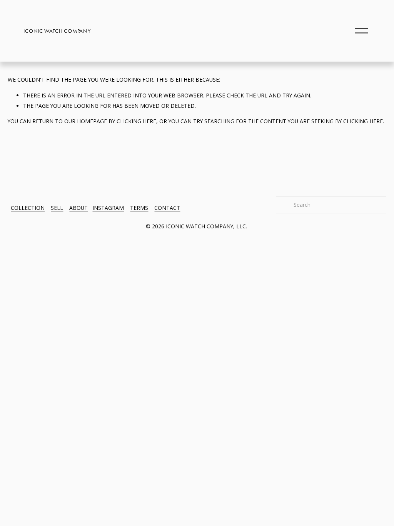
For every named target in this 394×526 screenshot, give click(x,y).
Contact (167, 207)
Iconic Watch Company (56, 31)
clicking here (136, 121)
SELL (57, 207)
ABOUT (78, 207)
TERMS (139, 207)
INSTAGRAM (108, 207)
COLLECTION (28, 207)
